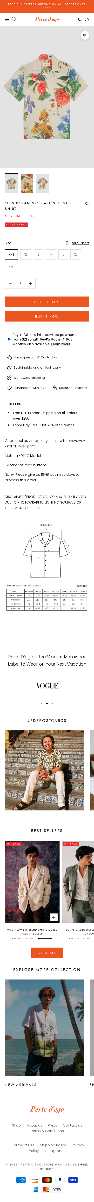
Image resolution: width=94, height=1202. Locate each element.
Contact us (49, 357)
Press (52, 1125)
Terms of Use (23, 1145)
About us (34, 1125)
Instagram (54, 1150)
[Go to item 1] (11, 183)
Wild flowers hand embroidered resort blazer (32, 931)
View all (47, 952)
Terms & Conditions (47, 1130)
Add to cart (47, 302)
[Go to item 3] (42, 183)
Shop (16, 1125)
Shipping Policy (53, 1145)
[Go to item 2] (27, 183)
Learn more (61, 344)
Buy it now (47, 316)
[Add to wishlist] (87, 203)
